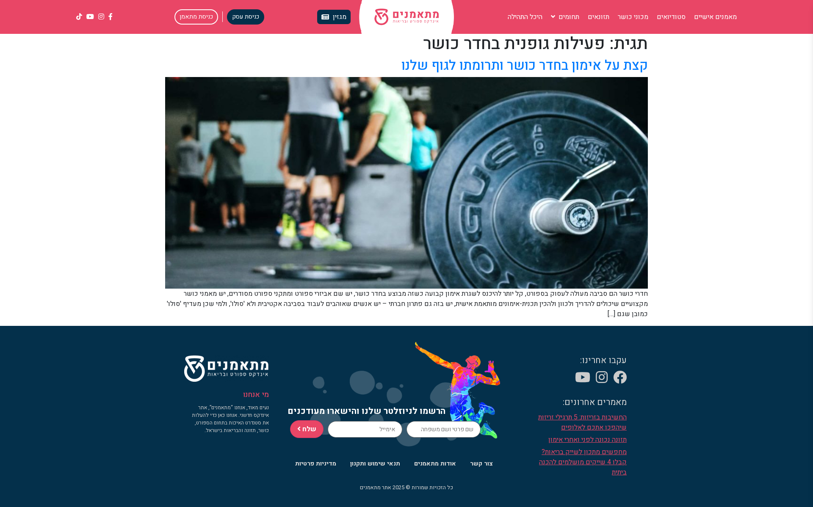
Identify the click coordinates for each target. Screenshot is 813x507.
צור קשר (481, 463)
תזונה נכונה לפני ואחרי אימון (587, 440)
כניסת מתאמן (196, 16)
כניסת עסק (245, 16)
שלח (308, 429)
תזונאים (598, 17)
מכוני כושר (633, 17)
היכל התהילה (525, 17)
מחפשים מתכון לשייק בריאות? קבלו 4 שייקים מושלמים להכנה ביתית (583, 462)
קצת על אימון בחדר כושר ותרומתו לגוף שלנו (524, 65)
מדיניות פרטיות (315, 463)
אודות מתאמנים (435, 463)
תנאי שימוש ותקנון (375, 463)
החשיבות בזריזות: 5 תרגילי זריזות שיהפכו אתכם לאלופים (582, 422)
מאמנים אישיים (715, 17)
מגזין (339, 17)
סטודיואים (671, 17)
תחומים (568, 17)
